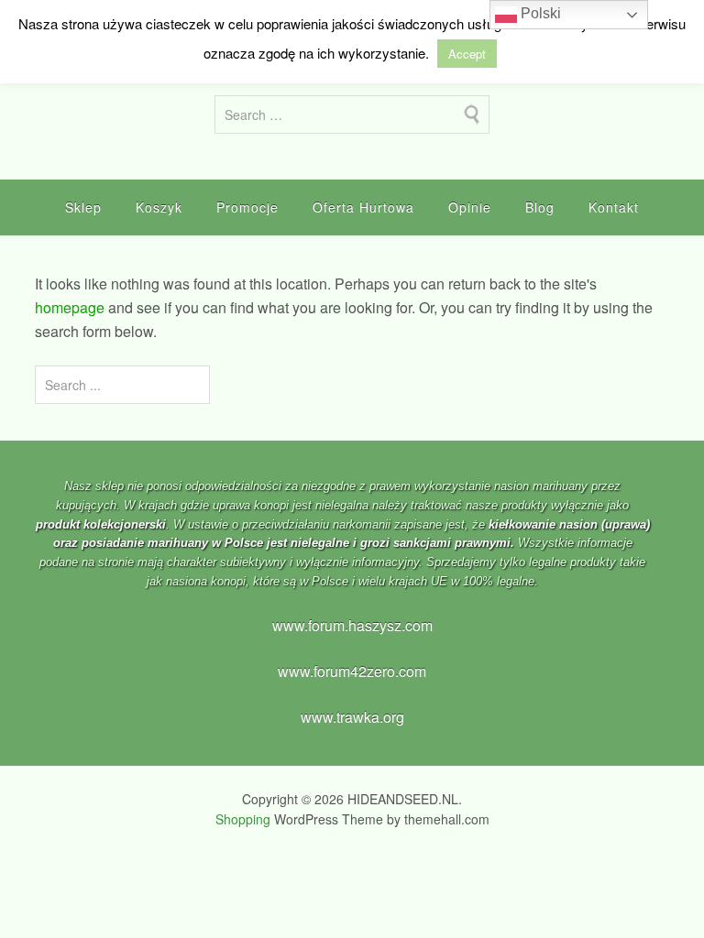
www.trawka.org (352, 716)
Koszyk (159, 207)
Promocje (247, 207)
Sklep (83, 207)
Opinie (469, 207)
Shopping (242, 819)
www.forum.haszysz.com (352, 625)
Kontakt (613, 207)
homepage (69, 307)
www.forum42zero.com (352, 671)
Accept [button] (467, 53)
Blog (540, 207)
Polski (539, 13)
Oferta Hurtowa (363, 207)
